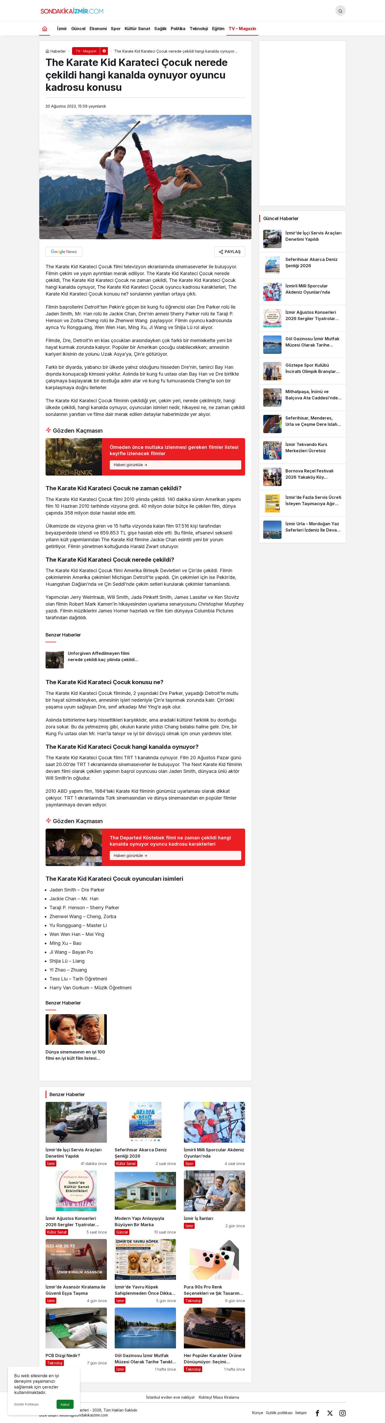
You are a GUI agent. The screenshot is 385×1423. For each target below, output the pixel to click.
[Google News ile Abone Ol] (64, 252)
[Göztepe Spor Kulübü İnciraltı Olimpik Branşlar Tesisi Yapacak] (302, 371)
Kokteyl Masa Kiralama (219, 1397)
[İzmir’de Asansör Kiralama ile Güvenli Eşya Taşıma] (76, 1271)
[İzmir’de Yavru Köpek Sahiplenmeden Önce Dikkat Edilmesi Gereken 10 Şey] (145, 1271)
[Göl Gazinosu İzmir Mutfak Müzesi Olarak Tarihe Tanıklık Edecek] (145, 1340)
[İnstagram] (342, 1412)
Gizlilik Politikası (26, 1404)
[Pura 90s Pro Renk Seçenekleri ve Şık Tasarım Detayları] (214, 1271)
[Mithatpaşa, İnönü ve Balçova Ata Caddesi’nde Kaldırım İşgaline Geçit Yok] (302, 397)
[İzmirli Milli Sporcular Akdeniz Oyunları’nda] (214, 1134)
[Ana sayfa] (44, 28)
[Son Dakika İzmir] (72, 10)
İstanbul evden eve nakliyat (170, 1397)
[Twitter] (330, 1412)
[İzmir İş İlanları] (214, 1202)
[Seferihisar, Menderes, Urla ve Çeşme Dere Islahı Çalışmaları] (302, 424)
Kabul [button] (65, 1405)
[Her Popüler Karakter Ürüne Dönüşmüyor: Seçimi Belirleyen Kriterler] (214, 1340)
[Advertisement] (302, 123)
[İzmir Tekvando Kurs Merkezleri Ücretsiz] (302, 450)
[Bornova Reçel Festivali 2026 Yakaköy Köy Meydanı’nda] (302, 477)
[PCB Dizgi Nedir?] (76, 1340)
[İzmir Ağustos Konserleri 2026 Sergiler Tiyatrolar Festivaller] (76, 1202)
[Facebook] (317, 1412)
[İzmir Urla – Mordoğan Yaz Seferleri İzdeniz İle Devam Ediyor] (302, 530)
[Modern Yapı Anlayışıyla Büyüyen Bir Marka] (145, 1202)
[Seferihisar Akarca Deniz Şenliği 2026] (145, 1134)
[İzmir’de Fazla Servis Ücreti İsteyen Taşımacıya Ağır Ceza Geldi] (302, 503)
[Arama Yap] (340, 10)
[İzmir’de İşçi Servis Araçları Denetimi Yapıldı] (76, 1134)
